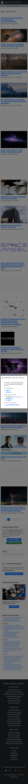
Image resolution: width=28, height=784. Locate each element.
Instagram (9, 398)
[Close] (26, 378)
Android (8, 392)
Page (13, 397)
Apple (7, 390)
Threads (8, 400)
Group (20, 397)
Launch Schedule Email (12, 405)
